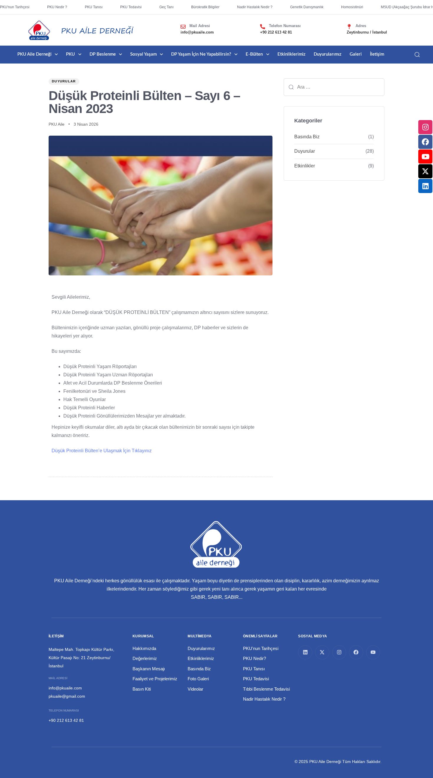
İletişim (377, 54)
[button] (417, 54)
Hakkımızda (144, 648)
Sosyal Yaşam (143, 54)
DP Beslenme (103, 54)
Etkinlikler (304, 165)
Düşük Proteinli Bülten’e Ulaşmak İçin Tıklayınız (102, 450)
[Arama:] (334, 87)
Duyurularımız (327, 54)
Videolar (195, 688)
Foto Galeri (198, 678)
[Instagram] (339, 652)
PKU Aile (57, 124)
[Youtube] (373, 652)
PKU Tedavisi (256, 678)
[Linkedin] (305, 652)
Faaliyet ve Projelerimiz (155, 678)
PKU (70, 54)
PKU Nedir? (254, 658)
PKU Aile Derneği (34, 54)
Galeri (356, 54)
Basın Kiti (142, 688)
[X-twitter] (322, 652)
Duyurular (64, 81)
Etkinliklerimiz (291, 54)
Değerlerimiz (145, 658)
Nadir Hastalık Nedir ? (264, 698)
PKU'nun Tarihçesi (260, 648)
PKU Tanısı (254, 668)
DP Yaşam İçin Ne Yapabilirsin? (201, 54)
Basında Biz (307, 136)
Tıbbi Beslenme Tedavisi (266, 688)
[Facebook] (356, 652)
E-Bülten (254, 54)
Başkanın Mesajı (149, 668)
